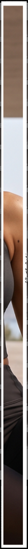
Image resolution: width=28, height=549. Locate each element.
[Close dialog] (25, 2)
